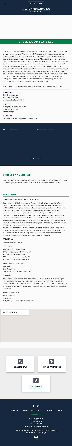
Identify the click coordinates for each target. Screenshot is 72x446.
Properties (14, 411)
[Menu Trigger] (6, 4)
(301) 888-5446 (37, 423)
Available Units (28, 411)
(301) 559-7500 (38, 419)
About (40, 411)
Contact (50, 411)
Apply (60, 411)
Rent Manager (42, 433)
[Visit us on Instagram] (38, 406)
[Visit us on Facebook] (34, 406)
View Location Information (13, 100)
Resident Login (36, 3)
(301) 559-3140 (37, 421)
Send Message (8, 112)
